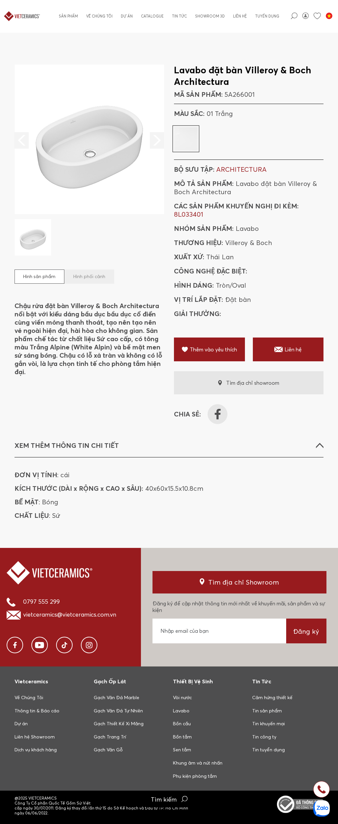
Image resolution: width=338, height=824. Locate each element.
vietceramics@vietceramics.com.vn (69, 614)
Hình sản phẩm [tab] (39, 276)
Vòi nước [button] (182, 697)
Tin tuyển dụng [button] (268, 750)
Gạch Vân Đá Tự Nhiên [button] (118, 711)
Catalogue (152, 16)
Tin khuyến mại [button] (268, 724)
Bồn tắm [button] (182, 737)
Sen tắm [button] (182, 750)
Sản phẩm (68, 16)
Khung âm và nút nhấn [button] (197, 763)
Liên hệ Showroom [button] (35, 737)
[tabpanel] (89, 160)
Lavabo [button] (181, 711)
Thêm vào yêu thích (213, 349)
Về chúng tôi (99, 16)
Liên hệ (240, 16)
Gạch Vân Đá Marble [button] (116, 697)
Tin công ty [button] (264, 737)
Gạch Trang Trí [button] (110, 737)
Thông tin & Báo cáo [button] (37, 711)
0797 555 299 (41, 601)
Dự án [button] (21, 724)
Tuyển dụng (267, 16)
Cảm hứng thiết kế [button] (272, 697)
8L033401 (188, 214)
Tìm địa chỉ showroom (252, 382)
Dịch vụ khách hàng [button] (36, 750)
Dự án (127, 16)
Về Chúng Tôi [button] (29, 697)
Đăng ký (306, 631)
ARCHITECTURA (241, 169)
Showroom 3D (210, 16)
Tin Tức (179, 16)
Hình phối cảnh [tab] (89, 276)
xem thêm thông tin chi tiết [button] (67, 445)
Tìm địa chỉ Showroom (243, 582)
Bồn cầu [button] (182, 724)
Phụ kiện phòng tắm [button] (195, 776)
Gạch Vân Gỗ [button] (108, 750)
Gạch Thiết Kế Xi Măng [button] (119, 724)
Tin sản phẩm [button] (267, 711)
